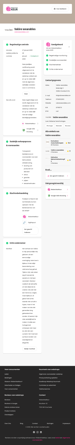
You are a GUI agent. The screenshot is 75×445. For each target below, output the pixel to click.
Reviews (7, 400)
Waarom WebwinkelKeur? (13, 381)
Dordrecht (64, 91)
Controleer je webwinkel (47, 385)
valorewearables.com (21, 32)
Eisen (26, 94)
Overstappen (9, 415)
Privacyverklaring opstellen (48, 378)
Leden (7, 374)
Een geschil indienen (28, 230)
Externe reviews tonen (12, 407)
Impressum (66, 423)
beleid (57, 438)
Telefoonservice (44, 389)
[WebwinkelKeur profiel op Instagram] (37, 432)
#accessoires (69, 126)
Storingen (50, 423)
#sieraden (59, 126)
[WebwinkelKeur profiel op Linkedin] (41, 432)
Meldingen (8, 378)
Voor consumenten (11, 389)
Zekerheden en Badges (12, 385)
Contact (35, 423)
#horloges (50, 126)
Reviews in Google (11, 403)
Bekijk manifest (29, 349)
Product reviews (10, 411)
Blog (21, 423)
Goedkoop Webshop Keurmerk (49, 381)
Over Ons (8, 423)
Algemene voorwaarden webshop (50, 374)
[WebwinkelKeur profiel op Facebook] (34, 432)
